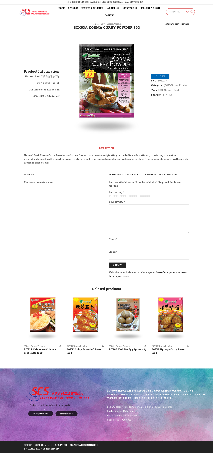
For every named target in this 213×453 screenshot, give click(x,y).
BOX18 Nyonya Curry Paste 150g (168, 351)
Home (61, 8)
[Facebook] (163, 94)
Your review (117, 201)
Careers (109, 15)
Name (113, 238)
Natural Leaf (171, 89)
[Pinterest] (167, 94)
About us (113, 8)
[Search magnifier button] (191, 12)
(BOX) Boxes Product (111, 23)
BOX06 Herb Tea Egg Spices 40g (127, 349)
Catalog (73, 8)
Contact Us (130, 8)
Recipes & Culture (92, 8)
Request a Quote (150, 8)
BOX (160, 89)
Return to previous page (177, 23)
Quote (160, 76)
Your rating (116, 192)
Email (113, 251)
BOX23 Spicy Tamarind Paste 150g (84, 351)
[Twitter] (160, 94)
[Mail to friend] (170, 94)
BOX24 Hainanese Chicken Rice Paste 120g (40, 351)
